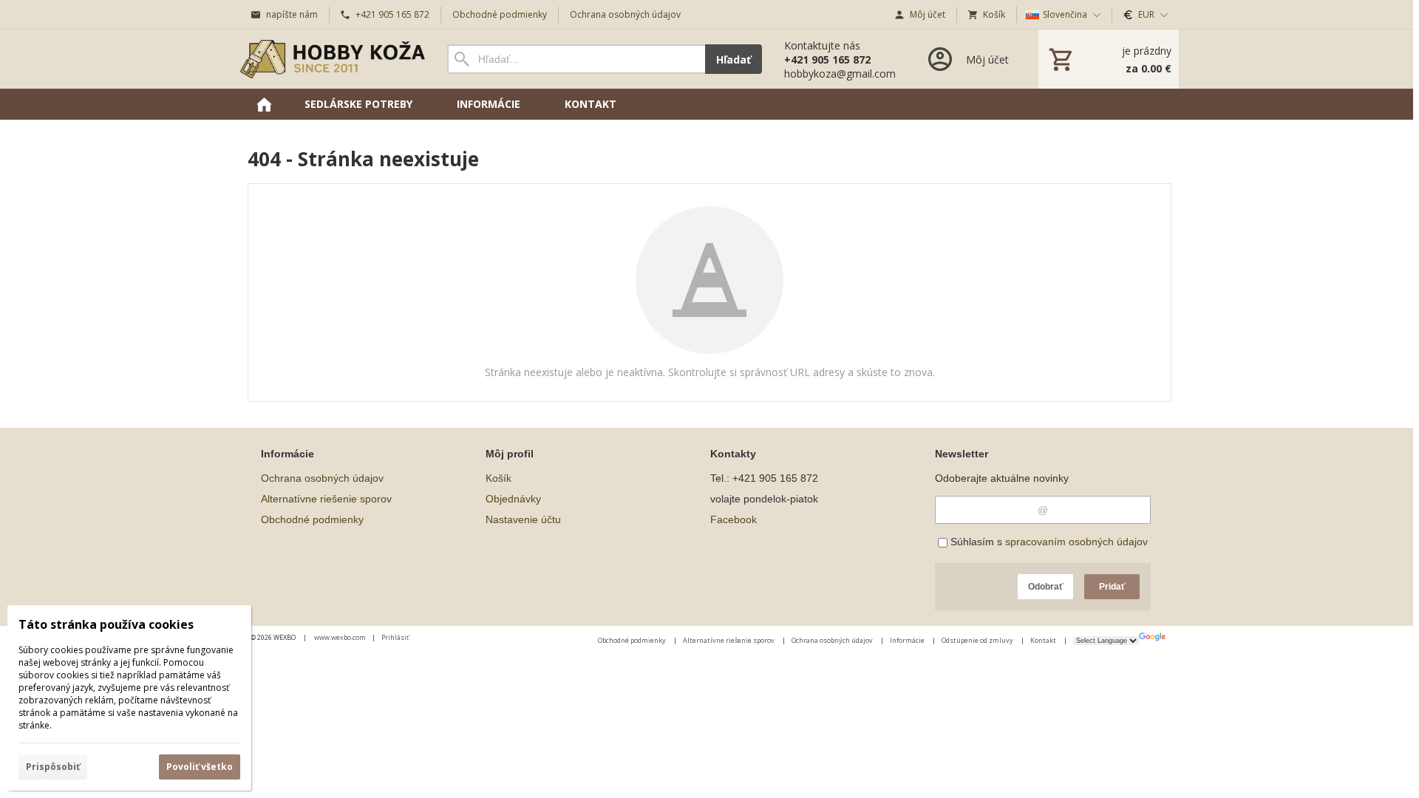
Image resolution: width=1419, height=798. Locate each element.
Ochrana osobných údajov (322, 478)
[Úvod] (332, 59)
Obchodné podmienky (312, 519)
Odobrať (1046, 587)
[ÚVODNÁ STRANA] (263, 104)
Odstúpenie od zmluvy (978, 640)
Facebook (733, 519)
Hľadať (733, 59)
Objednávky (513, 499)
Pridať (1112, 587)
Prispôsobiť (53, 766)
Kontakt (1044, 640)
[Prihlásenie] (967, 59)
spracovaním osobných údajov (1076, 542)
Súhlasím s (1047, 542)
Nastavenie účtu (523, 519)
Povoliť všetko (199, 766)
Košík (498, 478)
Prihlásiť (395, 637)
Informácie (908, 640)
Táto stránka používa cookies (106, 624)
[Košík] (1108, 59)
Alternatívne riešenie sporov (326, 499)
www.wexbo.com (340, 637)
